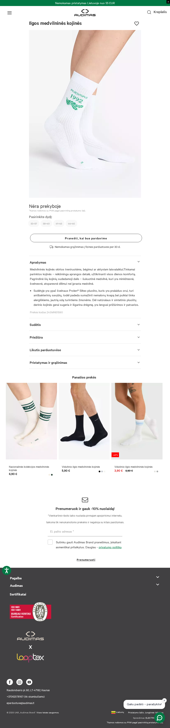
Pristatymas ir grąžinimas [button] (48, 362)
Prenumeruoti (86, 560)
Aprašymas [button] (38, 262)
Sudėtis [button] (35, 324)
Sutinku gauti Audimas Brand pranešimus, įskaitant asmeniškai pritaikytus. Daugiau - (88, 544)
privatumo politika (110, 547)
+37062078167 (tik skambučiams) (26, 696)
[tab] (85, 261)
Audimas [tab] (16, 585)
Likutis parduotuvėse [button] (45, 349)
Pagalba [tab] (16, 578)
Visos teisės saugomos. (47, 712)
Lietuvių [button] (119, 712)
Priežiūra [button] (36, 337)
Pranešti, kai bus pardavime (86, 238)
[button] (82, 195)
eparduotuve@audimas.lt (20, 703)
